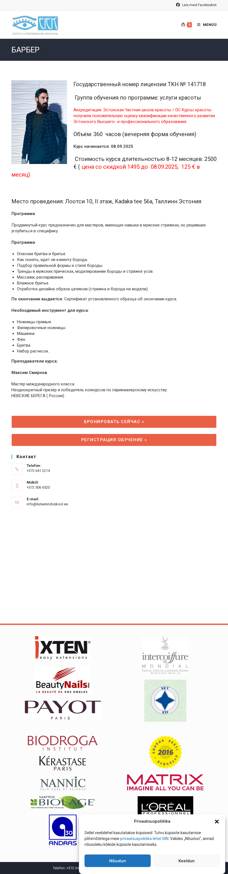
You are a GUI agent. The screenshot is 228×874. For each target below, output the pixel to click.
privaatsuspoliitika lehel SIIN (144, 838)
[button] (217, 821)
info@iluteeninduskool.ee (47, 504)
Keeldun (187, 860)
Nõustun (117, 860)
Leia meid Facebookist (199, 5)
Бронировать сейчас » (114, 421)
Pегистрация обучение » (114, 439)
